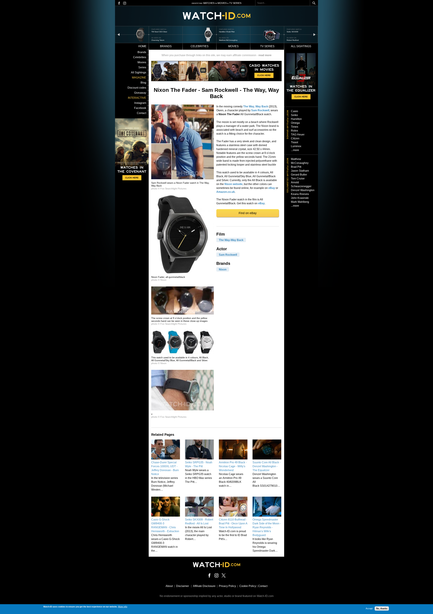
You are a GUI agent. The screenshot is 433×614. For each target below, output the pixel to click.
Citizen (295, 138)
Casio (294, 111)
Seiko (294, 115)
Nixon (222, 269)
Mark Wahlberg (300, 201)
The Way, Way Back (255, 106)
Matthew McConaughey (228, 40)
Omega (295, 122)
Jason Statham (300, 170)
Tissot (294, 142)
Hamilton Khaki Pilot (227, 32)
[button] (182, 178)
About (169, 586)
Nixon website (233, 184)
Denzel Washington (302, 190)
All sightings (301, 46)
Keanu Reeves (300, 194)
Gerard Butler (299, 174)
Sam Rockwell (260, 110)
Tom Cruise (298, 178)
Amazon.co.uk (225, 191)
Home (142, 46)
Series (142, 67)
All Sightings (138, 72)
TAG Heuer (297, 134)
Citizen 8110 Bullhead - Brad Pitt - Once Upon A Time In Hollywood (233, 523)
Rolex (294, 130)
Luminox (296, 146)
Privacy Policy (227, 586)
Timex (294, 126)
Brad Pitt (296, 166)
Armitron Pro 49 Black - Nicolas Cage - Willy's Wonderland (233, 466)
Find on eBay (248, 213)
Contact (141, 113)
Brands (166, 46)
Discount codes (137, 87)
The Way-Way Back (231, 240)
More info (122, 606)
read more (264, 55)
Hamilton (296, 119)
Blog (143, 82)
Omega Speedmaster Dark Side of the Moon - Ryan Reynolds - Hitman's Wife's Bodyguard (267, 527)
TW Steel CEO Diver (159, 32)
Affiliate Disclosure (204, 586)
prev (119, 34)
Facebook (140, 108)
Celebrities (200, 46)
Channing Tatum (157, 40)
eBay (271, 188)
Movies (233, 46)
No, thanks (381, 608)
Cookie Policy (247, 586)
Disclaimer (182, 586)
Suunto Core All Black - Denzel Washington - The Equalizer (266, 466)
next (314, 34)
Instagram (140, 102)
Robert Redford (293, 40)
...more (295, 150)
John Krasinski (300, 197)
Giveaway (140, 92)
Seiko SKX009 (292, 32)
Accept (369, 608)
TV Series (267, 46)
